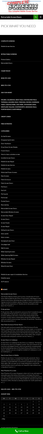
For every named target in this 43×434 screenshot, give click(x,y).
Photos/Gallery (5, 59)
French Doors (5, 151)
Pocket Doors (5, 201)
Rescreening (5, 205)
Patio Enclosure (6, 179)
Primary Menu (40, 17)
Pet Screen (4, 197)
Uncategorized (5, 244)
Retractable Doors (6, 63)
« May (3, 419)
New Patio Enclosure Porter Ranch (12, 324)
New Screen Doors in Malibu (10, 355)
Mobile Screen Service (8, 46)
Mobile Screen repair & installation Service (14, 274)
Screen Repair (5, 226)
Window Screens (6, 262)
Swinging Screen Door (8, 241)
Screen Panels (5, 223)
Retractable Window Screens (10, 212)
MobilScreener (5, 278)
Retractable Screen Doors (11, 17)
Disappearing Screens (7, 140)
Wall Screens (5, 248)
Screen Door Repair (7, 215)
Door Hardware (6, 143)
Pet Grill (3, 190)
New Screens (5, 176)
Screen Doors (5, 219)
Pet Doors (4, 187)
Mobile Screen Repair (7, 161)
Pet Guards (4, 194)
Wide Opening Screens (8, 252)
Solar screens (5, 237)
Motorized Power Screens (9, 172)
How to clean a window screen (10, 154)
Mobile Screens (5, 169)
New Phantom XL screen (8, 370)
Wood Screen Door (7, 266)
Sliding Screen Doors (7, 230)
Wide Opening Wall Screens (9, 255)
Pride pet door (5, 309)
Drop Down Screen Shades (9, 147)
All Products (5, 281)
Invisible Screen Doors (8, 158)
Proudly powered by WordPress (9, 427)
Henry (5, 289)
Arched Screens (6, 136)
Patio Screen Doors (7, 183)
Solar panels (4, 233)
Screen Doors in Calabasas (9, 340)
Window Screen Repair (8, 259)
